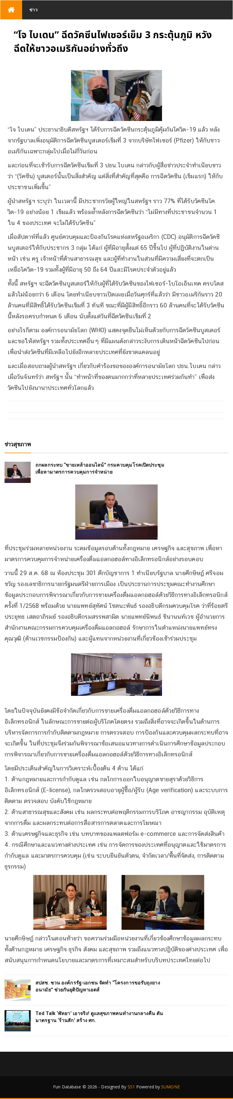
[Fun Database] (11, 9)
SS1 (131, 1087)
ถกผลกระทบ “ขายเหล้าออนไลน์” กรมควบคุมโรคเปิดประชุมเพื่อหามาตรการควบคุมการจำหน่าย (99, 468)
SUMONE (170, 1087)
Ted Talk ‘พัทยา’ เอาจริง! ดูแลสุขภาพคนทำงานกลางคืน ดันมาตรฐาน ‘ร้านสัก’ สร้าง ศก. (99, 1016)
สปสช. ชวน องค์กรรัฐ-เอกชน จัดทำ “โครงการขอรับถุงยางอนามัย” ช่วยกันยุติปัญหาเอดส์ (97, 986)
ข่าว (33, 9)
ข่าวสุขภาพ (18, 444)
